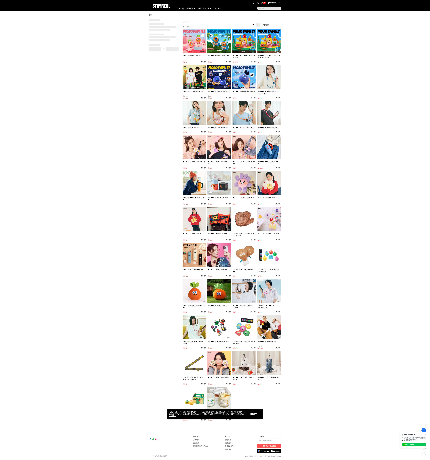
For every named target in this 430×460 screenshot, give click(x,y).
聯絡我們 (228, 449)
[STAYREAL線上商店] (161, 6)
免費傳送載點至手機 (269, 446)
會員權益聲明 (229, 446)
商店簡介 (196, 443)
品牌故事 (196, 440)
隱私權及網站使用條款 (200, 446)
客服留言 (228, 443)
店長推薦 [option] (266, 25)
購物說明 (228, 440)
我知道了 (253, 414)
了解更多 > (172, 416)
